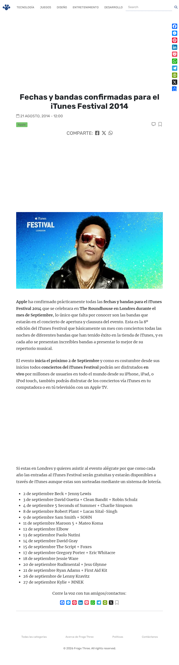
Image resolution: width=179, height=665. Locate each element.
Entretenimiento (86, 7)
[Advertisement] (89, 52)
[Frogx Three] (6, 7)
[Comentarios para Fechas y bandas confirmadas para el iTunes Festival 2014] (154, 124)
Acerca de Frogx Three (79, 636)
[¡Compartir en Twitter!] (104, 133)
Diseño (62, 7)
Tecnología (25, 7)
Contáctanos (150, 636)
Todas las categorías (34, 636)
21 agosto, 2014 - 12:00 (41, 116)
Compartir (160, 124)
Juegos (45, 7)
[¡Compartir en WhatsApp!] (110, 133)
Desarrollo (113, 7)
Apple (22, 124)
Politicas (117, 636)
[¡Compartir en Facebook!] (97, 133)
